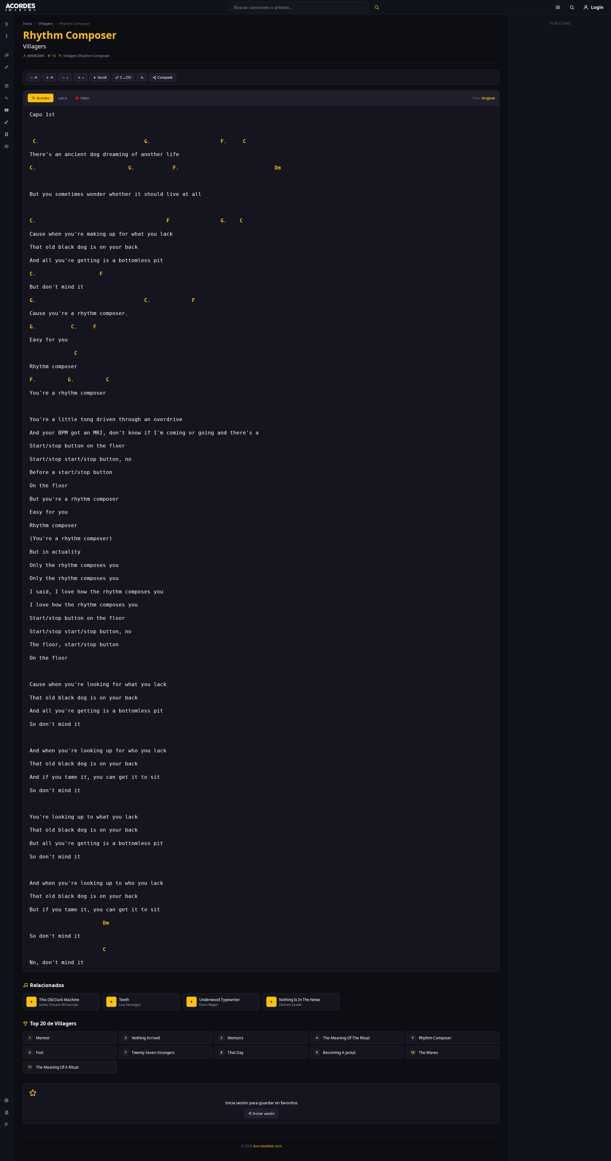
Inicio (27, 23)
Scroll (102, 77)
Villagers (46, 23)
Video (85, 98)
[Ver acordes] (6, 134)
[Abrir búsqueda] (572, 7)
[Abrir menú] (558, 7)
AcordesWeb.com (267, 1145)
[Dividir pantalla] (6, 146)
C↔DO (125, 77)
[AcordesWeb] (28, 7)
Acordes (43, 98)
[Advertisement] (560, 123)
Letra (62, 98)
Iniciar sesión (264, 1113)
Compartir (165, 77)
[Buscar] (376, 7)
